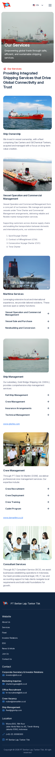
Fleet (4, 632)
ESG (4, 643)
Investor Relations (10, 638)
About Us (6, 622)
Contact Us (7, 659)
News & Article (8, 648)
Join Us (5, 654)
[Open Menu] (50, 5)
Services (6, 627)
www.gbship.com (11, 424)
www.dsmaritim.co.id (13, 517)
